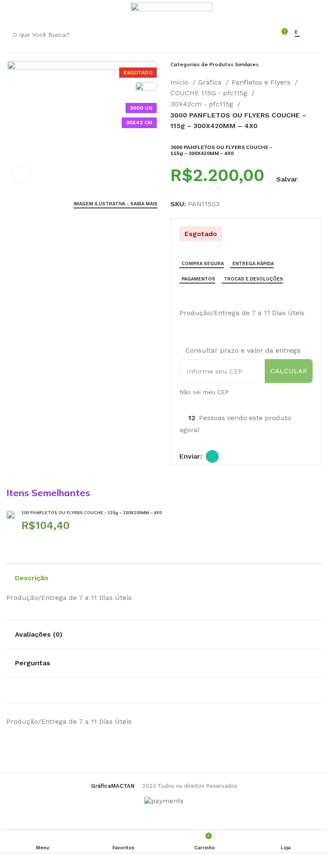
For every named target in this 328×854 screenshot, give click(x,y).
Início (180, 82)
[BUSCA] (257, 35)
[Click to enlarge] (21, 174)
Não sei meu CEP (204, 392)
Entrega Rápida (253, 263)
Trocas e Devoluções (253, 279)
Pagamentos (198, 279)
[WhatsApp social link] (212, 456)
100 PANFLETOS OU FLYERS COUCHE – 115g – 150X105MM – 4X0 (91, 512)
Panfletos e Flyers (262, 82)
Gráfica (211, 82)
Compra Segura (203, 263)
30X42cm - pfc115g (202, 104)
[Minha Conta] (118, 10)
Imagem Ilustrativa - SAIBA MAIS (115, 204)
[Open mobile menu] (10, 10)
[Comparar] (182, 295)
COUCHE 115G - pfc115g (209, 93)
